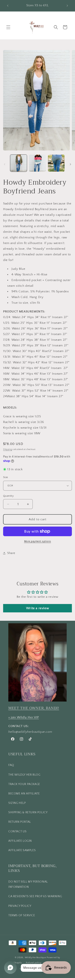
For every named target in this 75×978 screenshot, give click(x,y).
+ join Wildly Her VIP (23, 717)
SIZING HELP (17, 803)
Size (5, 477)
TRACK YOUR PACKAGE (24, 784)
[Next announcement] (67, 5)
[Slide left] (4, 164)
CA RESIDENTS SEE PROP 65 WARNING (35, 896)
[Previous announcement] (7, 5)
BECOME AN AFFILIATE (24, 793)
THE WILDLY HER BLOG (24, 774)
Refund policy (33, 962)
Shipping (7, 449)
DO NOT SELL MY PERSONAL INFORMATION (28, 884)
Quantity (8, 495)
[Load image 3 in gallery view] (56, 163)
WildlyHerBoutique (35, 957)
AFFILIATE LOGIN (20, 841)
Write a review (37, 608)
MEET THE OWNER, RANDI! (33, 708)
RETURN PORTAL (19, 822)
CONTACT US (17, 831)
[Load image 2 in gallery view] (37, 163)
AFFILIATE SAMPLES (22, 850)
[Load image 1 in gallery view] (18, 163)
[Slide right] (70, 164)
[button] (8, 27)
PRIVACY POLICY (19, 906)
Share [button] (11, 553)
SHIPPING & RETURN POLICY (28, 812)
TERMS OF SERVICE (21, 915)
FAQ (11, 765)
